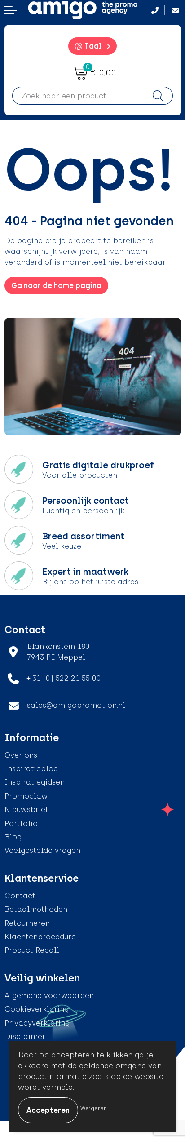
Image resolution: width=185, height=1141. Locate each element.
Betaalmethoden (35, 909)
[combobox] (78, 96)
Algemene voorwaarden (49, 995)
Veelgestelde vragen (42, 850)
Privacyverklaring (37, 1023)
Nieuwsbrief (26, 809)
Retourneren (27, 923)
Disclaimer (24, 1036)
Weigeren (93, 1108)
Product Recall (31, 950)
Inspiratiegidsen (34, 782)
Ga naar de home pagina (56, 285)
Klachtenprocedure (40, 936)
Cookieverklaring (36, 1009)
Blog (13, 837)
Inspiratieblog (31, 768)
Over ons (20, 755)
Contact (19, 896)
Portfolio (21, 823)
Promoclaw (26, 796)
